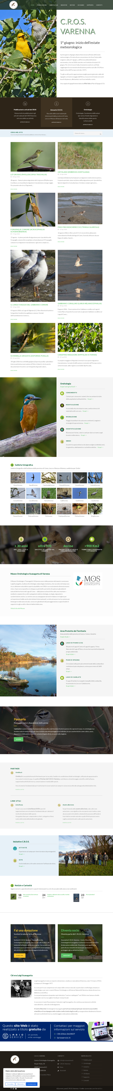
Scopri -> (69, 671)
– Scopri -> (90, 399)
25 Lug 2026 (16, 358)
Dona (61, 1067)
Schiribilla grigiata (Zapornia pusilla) (30, 356)
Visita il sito (20, 789)
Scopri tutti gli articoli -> (68, 387)
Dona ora (19, 955)
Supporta (90, 5)
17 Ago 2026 (16, 234)
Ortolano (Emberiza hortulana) (74, 172)
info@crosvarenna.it (66, 1060)
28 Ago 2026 (16, 177)
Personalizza (10, 1084)
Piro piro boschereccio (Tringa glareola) (78, 227)
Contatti (99, 5)
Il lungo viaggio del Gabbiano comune (29, 305)
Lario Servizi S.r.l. (97, 1088)
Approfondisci (25, 122)
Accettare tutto (32, 1084)
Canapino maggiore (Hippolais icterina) (77, 355)
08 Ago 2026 (63, 305)
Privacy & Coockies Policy (42, 1075)
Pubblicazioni (42, 5)
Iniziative (86, 1067)
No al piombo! (90, 894)
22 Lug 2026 (63, 357)
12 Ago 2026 (63, 229)
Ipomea (87, 1088)
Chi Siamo (81, 5)
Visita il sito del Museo (18, 608)
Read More (14, 189)
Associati (66, 955)
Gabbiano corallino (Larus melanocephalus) (80, 303)
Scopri (18, 739)
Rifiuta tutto (20, 1084)
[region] (21, 1078)
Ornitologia (53, 5)
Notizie (72, 5)
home (32, 5)
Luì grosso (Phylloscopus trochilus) (29, 175)
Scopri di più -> (65, 637)
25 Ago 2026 (63, 174)
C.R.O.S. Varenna (65, 1064)
